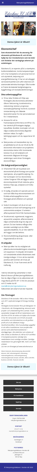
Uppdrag (18, 402)
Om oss (18, 382)
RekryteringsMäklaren (25, 3)
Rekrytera (18, 389)
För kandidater (19, 395)
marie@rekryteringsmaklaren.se (13, 286)
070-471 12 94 (18, 429)
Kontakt (18, 408)
